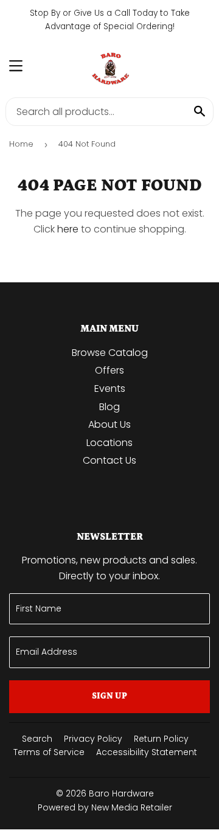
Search (37, 739)
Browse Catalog (110, 353)
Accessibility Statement (146, 752)
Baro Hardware (121, 793)
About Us (109, 424)
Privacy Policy (93, 739)
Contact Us (109, 460)
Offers (109, 370)
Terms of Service (49, 752)
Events (109, 389)
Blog (109, 407)
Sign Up (109, 696)
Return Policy (161, 739)
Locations (109, 443)
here (67, 229)
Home (21, 144)
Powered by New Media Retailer (105, 807)
